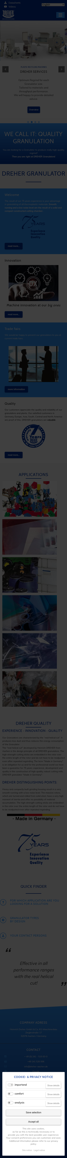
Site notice (27, 1150)
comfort (19, 1093)
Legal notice (39, 1150)
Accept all (33, 1122)
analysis (19, 1102)
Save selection (33, 1112)
